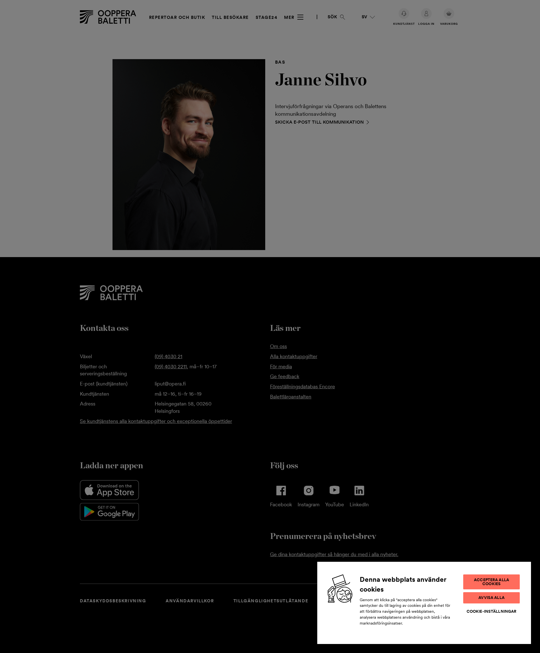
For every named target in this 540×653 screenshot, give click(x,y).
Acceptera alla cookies (491, 582)
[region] (424, 602)
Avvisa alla (491, 597)
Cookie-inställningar (492, 611)
